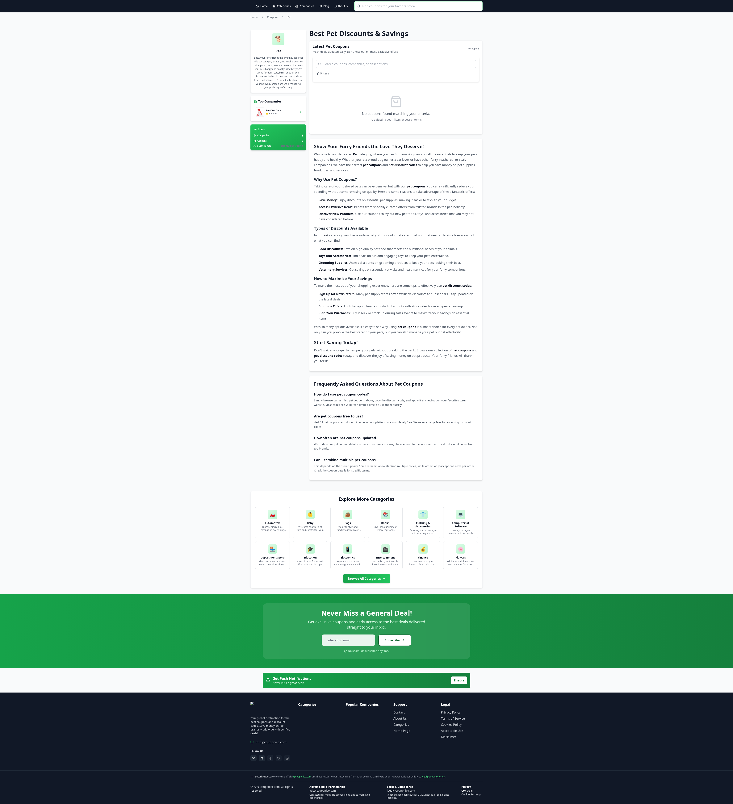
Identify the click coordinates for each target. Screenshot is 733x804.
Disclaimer (448, 737)
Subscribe (392, 640)
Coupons (272, 17)
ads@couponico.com (322, 790)
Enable (459, 680)
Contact (399, 712)
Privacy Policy (450, 712)
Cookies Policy (451, 724)
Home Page (401, 731)
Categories (401, 724)
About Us (400, 718)
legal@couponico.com (433, 776)
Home (254, 17)
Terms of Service (453, 718)
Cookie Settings (471, 794)
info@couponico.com (271, 742)
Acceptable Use (452, 731)
